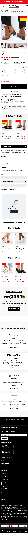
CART (20, 531)
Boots (5, 174)
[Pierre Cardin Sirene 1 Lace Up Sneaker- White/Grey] (20, 239)
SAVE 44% (23, 17)
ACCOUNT (8, 531)
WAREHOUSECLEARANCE (23, 19)
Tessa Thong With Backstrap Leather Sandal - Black (6, 136)
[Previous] (2, 29)
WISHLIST (14, 531)
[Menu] (1, 6)
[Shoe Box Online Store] (14, 6)
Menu (2, 531)
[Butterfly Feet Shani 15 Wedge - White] (7, 239)
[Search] (4, 6)
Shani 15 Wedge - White (6, 249)
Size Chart (25, 67)
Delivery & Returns (7, 181)
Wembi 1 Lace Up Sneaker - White (6, 278)
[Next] (25, 29)
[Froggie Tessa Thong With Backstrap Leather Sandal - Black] (7, 125)
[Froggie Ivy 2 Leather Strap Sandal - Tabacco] (20, 125)
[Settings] (21, 6)
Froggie (2, 51)
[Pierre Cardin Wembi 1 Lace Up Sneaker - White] (7, 268)
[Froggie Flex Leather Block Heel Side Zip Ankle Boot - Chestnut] (4, 46)
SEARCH (25, 531)
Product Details (6, 146)
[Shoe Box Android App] (7, 447)
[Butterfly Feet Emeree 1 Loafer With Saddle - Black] (20, 268)
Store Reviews (6, 185)
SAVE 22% (4, 264)
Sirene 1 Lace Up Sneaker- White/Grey (20, 249)
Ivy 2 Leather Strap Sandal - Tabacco (20, 135)
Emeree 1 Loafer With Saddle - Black (20, 278)
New (3, 234)
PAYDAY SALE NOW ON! (14, 1)
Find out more (14, 347)
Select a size (14, 68)
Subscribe (4, 438)
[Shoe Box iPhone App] (7, 453)
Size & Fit (4, 178)
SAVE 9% (17, 264)
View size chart (14, 79)
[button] (26, 6)
